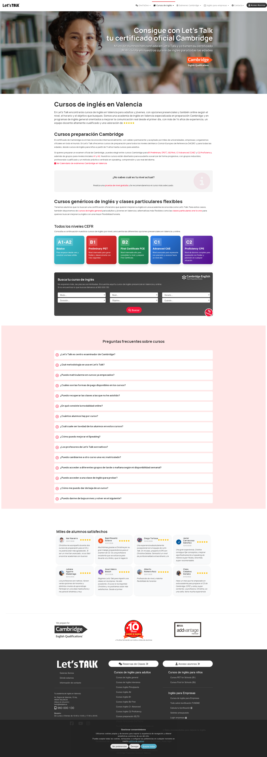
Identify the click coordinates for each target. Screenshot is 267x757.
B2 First (171, 152)
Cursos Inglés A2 (123, 692)
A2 (98, 156)
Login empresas (177, 717)
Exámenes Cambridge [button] (189, 5)
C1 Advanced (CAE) (186, 152)
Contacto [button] (238, 5)
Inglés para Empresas (181, 693)
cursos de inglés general (90, 210)
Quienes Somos (67, 673)
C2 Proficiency (204, 152)
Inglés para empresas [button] (217, 5)
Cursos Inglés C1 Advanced (128, 706)
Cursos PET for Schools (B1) (183, 677)
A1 (94, 156)
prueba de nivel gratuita (116, 185)
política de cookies (136, 741)
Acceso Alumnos (257, 5)
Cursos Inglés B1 (123, 696)
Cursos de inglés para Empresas (184, 698)
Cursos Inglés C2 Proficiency (128, 711)
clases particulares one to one (187, 210)
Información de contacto (70, 682)
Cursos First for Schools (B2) (183, 682)
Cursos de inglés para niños (185, 672)
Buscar (135, 310)
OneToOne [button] (143, 5)
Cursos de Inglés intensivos (128, 682)
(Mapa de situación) (61, 702)
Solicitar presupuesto (179, 712)
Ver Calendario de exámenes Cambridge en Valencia (81, 163)
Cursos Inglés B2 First (126, 701)
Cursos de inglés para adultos (132, 672)
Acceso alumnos (187, 664)
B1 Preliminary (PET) (157, 152)
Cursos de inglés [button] (164, 5)
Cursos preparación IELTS (127, 716)
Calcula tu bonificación (180, 707)
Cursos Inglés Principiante (127, 687)
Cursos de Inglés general (127, 677)
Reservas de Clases (134, 664)
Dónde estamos (67, 677)
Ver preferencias (119, 746)
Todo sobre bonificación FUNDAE (185, 703)
